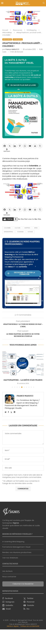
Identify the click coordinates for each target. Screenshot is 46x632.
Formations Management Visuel (16, 547)
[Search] (43, 3)
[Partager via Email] (30, 146)
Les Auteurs (7, 571)
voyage (30, 232)
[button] (4, 369)
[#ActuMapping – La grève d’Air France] (23, 363)
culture (17, 228)
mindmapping (8, 232)
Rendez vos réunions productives (16, 552)
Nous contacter (9, 576)
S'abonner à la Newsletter (23, 584)
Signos (16, 523)
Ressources (17, 30)
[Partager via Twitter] (9, 146)
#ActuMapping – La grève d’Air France (23, 380)
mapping (27, 228)
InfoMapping (31, 30)
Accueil (5, 30)
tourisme (20, 232)
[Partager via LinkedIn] (15, 146)
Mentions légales (13, 626)
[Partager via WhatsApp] (25, 146)
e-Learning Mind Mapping (13, 541)
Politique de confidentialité (29, 626)
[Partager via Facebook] (4, 146)
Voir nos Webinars (10, 557)
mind (36, 228)
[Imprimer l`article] (35, 146)
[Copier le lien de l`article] (40, 146)
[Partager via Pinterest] (20, 146)
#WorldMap (7, 32)
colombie (7, 228)
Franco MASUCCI (12, 49)
